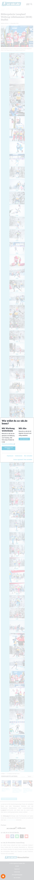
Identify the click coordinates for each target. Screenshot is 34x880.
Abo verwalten (28, 456)
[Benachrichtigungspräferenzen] (3, 876)
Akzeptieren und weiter (8, 448)
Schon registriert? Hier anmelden (22, 459)
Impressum (10, 456)
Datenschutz (18, 456)
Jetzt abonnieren (24, 439)
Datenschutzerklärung (8, 444)
